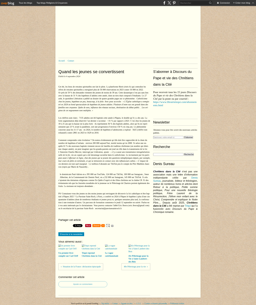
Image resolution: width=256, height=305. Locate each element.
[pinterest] (174, 3)
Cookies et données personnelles (155, 303)
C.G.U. (138, 303)
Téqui (188, 206)
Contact (71, 61)
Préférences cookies (177, 303)
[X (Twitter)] (169, 3)
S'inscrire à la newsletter (71, 234)
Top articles (105, 303)
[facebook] (164, 3)
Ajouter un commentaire (82, 284)
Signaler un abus (127, 303)
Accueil (61, 61)
